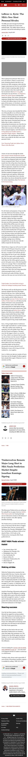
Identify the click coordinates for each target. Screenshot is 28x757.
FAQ (17, 727)
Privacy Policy (4, 718)
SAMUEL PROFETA (13, 686)
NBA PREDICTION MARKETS (13, 706)
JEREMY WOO (12, 426)
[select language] (19, 5)
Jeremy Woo (5, 32)
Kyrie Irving (16, 92)
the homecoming (7, 182)
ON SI (2, 1)
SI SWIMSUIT (8, 1)
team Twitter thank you (18, 299)
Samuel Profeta (5, 480)
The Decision (21, 180)
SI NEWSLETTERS (17, 1)
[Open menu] (2, 5)
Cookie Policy (19, 718)
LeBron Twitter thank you (9, 301)
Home (3, 445)
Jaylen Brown (17, 310)
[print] (11, 438)
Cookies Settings (5, 730)
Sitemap (18, 723)
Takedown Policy (5, 721)
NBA (7, 445)
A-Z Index (3, 727)
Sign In (24, 5)
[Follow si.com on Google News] (24, 366)
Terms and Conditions (21, 721)
